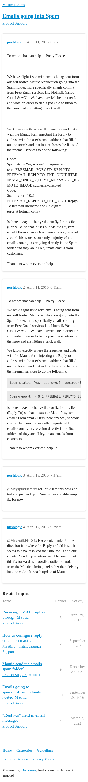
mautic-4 (34, 675)
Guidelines (45, 750)
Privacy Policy (43, 759)
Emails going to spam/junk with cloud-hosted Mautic (21, 692)
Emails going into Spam (30, 16)
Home (7, 750)
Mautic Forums (13, 5)
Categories (24, 750)
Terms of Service (15, 759)
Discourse (28, 770)
